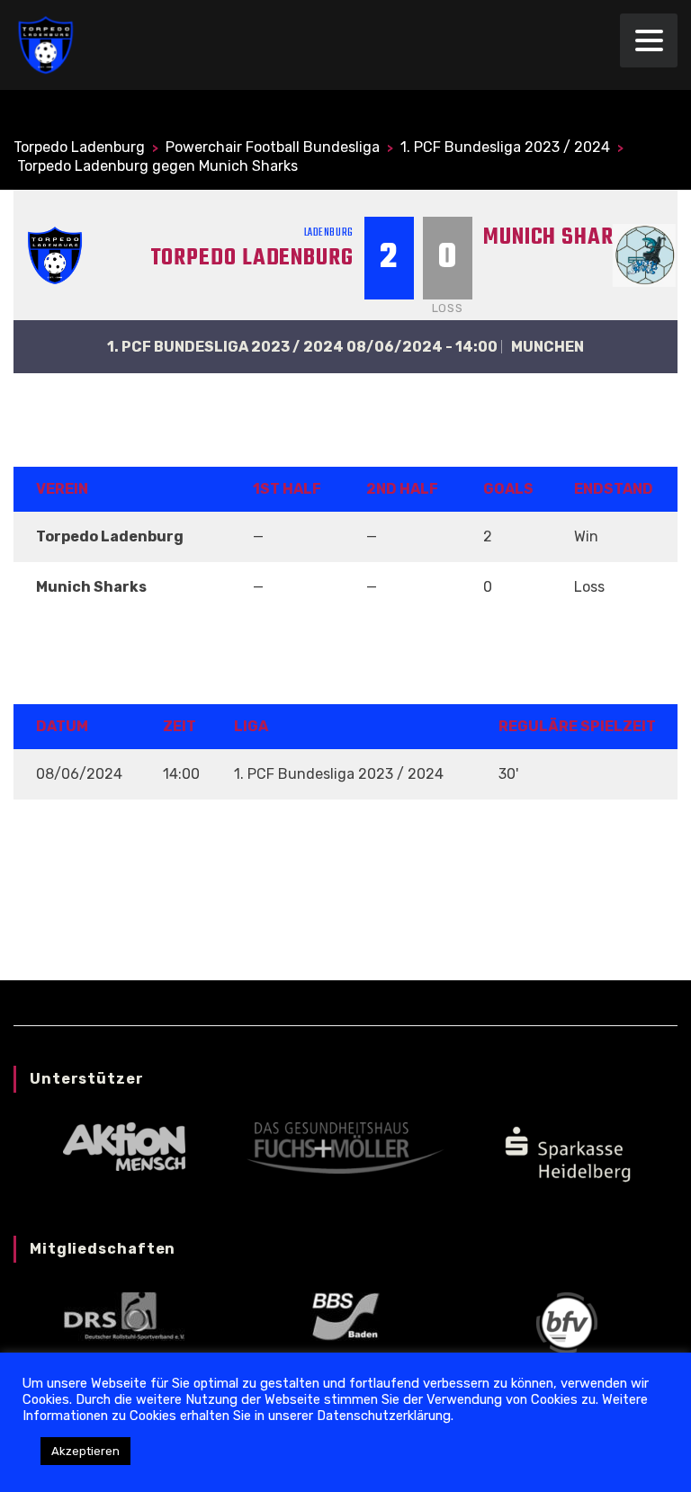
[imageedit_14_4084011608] (566, 1152)
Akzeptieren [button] (85, 1451)
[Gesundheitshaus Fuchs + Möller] (345, 1147)
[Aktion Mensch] (124, 1146)
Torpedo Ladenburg (252, 258)
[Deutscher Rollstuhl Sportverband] (124, 1315)
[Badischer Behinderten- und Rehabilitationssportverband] (345, 1315)
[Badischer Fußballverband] (566, 1321)
